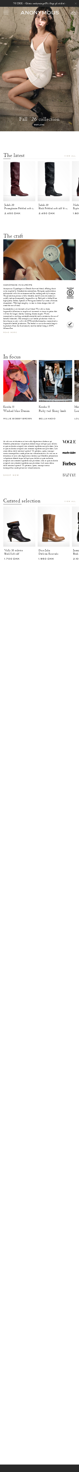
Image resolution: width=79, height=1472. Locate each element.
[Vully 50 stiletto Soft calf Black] (19, 526)
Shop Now (11, 475)
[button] (73, 13)
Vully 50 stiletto (13, 550)
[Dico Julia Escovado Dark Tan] (53, 526)
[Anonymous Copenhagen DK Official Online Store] (39, 12)
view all (70, 156)
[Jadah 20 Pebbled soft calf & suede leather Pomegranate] (19, 181)
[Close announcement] (75, 3)
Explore (39, 125)
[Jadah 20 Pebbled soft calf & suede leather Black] (53, 181)
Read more (10, 333)
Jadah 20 (9, 205)
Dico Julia (44, 550)
